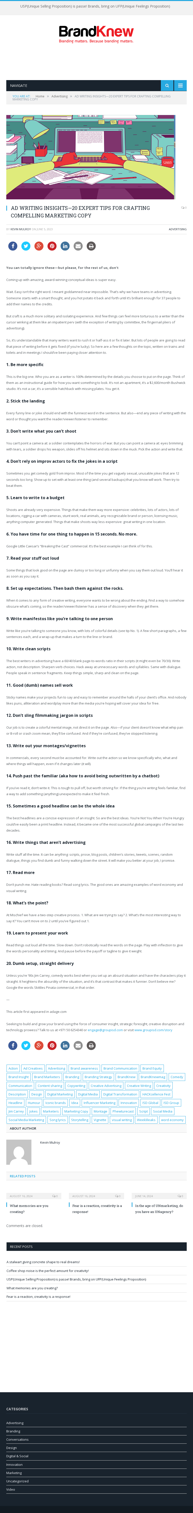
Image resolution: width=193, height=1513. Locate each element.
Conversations (17, 1439)
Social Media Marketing (26, 1120)
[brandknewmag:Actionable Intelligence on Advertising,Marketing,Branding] (96, 33)
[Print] (91, 249)
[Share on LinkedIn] (65, 249)
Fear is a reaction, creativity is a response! (38, 1296)
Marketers (51, 1111)
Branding (72, 1077)
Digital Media (88, 1094)
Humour (34, 1102)
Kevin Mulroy (21, 229)
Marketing (14, 1473)
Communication (20, 1085)
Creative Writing (139, 1085)
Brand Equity (152, 1068)
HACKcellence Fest (156, 1094)
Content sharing (50, 1085)
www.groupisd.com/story (153, 1030)
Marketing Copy (76, 1111)
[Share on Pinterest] (52, 249)
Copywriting (76, 1085)
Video (10, 1489)
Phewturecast (123, 1111)
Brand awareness (84, 1068)
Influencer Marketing (99, 1102)
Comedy (177, 1077)
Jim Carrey (16, 1111)
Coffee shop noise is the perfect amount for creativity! (48, 1270)
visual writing (122, 1120)
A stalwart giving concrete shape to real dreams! (43, 1262)
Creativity (163, 1085)
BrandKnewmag (153, 1077)
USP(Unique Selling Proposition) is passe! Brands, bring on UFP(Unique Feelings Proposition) (76, 1279)
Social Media (162, 1111)
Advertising (178, 229)
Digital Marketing (60, 1094)
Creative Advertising (106, 1085)
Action (13, 1068)
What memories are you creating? (95, 6)
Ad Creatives (33, 1068)
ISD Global (150, 1102)
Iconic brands (55, 1102)
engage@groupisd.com (105, 1030)
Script (143, 1111)
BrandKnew (126, 1077)
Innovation (129, 1102)
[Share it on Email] (78, 249)
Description (17, 1094)
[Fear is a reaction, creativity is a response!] (96, 1192)
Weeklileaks (146, 1120)
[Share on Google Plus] (38, 249)
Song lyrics (58, 1120)
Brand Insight (19, 1077)
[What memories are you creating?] (33, 1192)
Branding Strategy (98, 1077)
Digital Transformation (120, 1094)
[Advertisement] (97, 61)
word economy (172, 1120)
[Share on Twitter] (25, 249)
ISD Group (171, 1102)
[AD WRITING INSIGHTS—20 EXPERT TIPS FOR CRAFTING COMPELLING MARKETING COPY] (96, 158)
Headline (15, 1102)
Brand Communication (120, 1068)
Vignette (100, 1120)
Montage (100, 1111)
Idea (74, 1102)
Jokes (33, 1111)
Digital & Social (17, 1456)
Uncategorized (17, 1481)
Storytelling (79, 1120)
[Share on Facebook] (12, 249)
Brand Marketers (47, 1077)
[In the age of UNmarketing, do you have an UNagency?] (159, 1192)
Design (36, 1094)
